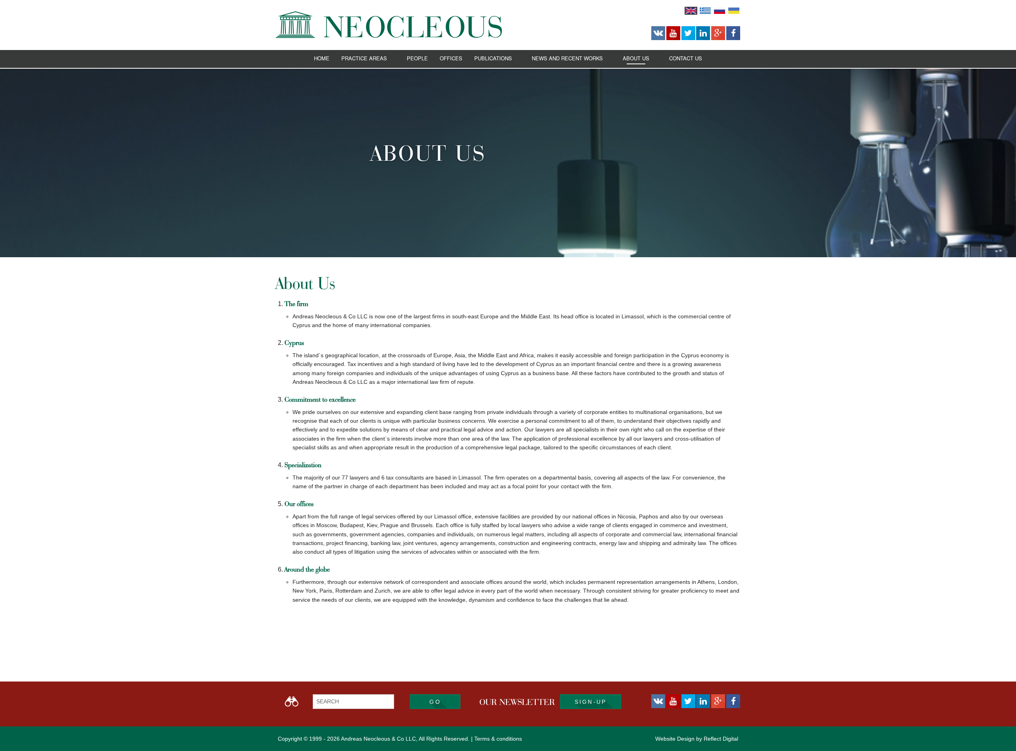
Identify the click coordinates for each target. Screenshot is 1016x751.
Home (321, 58)
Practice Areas (364, 58)
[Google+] (718, 33)
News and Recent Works (567, 58)
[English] (691, 10)
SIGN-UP (590, 702)
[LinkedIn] (703, 33)
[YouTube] (673, 33)
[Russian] (719, 10)
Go (435, 702)
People (417, 58)
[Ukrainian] (733, 10)
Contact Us (685, 58)
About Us (636, 58)
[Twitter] (688, 33)
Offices (451, 58)
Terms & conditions (498, 739)
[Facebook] (733, 33)
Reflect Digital (721, 739)
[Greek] (705, 10)
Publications (493, 58)
